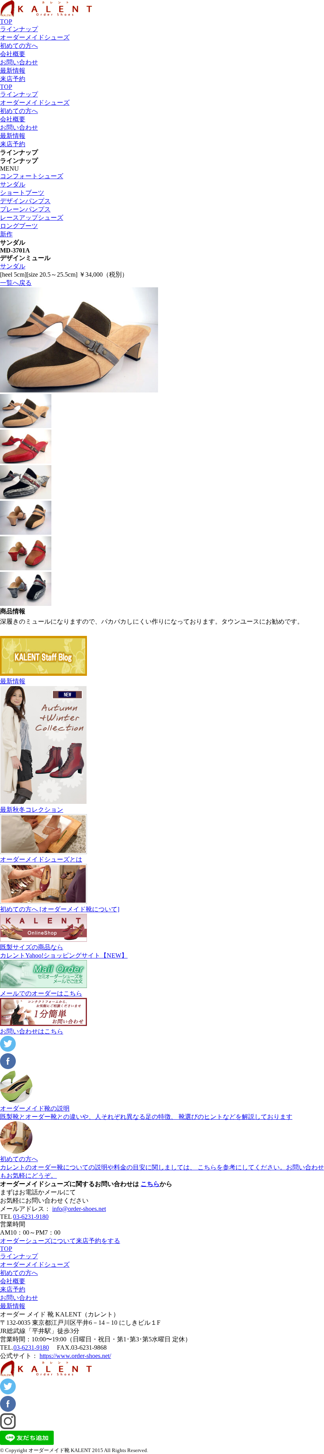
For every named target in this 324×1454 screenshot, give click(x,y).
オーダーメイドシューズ (35, 37)
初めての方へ (19, 45)
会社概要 (12, 54)
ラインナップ (19, 29)
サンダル (12, 184)
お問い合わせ (19, 62)
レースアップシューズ (31, 217)
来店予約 (12, 78)
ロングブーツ (19, 226)
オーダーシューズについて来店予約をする (60, 1240)
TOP (6, 21)
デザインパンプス (25, 201)
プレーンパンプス (25, 209)
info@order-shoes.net (79, 1208)
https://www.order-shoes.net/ (75, 1355)
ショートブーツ (22, 192)
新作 (6, 234)
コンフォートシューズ (31, 176)
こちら (150, 1184)
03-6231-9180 (31, 1216)
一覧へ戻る (16, 282)
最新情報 (12, 70)
